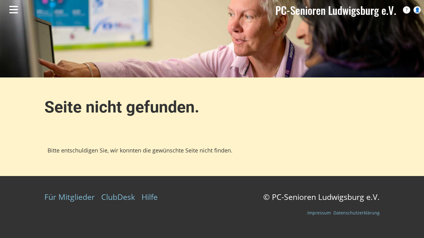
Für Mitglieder (69, 197)
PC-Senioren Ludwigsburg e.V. (335, 10)
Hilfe (150, 197)
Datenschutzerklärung (356, 213)
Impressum (319, 213)
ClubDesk (118, 197)
